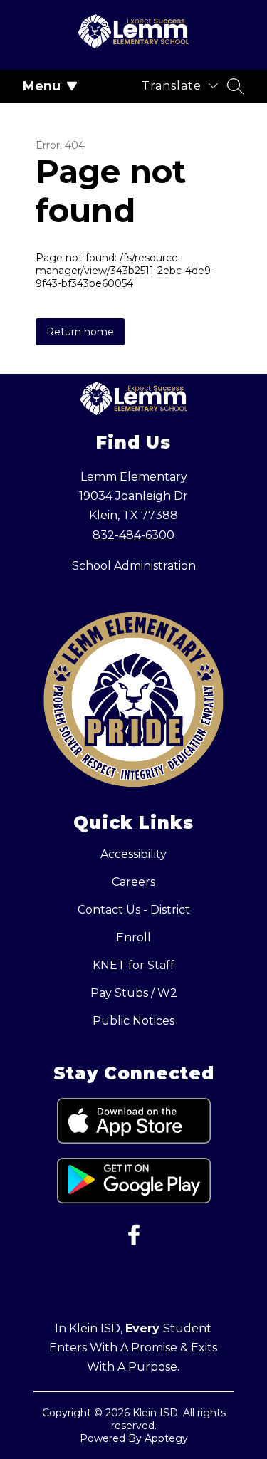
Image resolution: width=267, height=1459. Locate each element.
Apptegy (166, 1438)
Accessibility (133, 854)
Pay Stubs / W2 (133, 993)
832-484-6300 (133, 535)
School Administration (134, 565)
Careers (133, 882)
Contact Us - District (134, 909)
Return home (80, 331)
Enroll (133, 937)
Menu (42, 86)
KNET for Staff (133, 965)
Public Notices (133, 1020)
